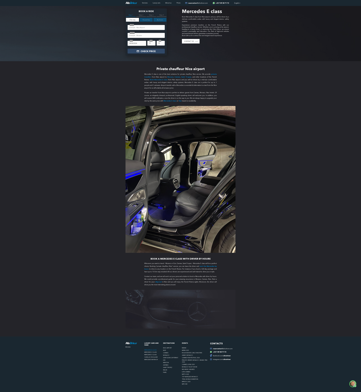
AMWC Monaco (187, 355)
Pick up (132, 25)
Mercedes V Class (150, 352)
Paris (164, 372)
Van (180, 101)
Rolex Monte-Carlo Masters (192, 353)
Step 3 (151, 15)
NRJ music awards (188, 369)
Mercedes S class (169, 101)
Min (160, 40)
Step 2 (141, 15)
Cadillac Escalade (151, 357)
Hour (151, 40)
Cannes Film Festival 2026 (191, 357)
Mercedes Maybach (151, 359)
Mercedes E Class (150, 350)
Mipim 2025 (185, 350)
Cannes (177, 77)
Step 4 (161, 15)
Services (145, 3)
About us (168, 3)
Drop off (132, 33)
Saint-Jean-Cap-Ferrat (170, 357)
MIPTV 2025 (185, 374)
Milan (165, 370)
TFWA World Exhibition (190, 379)
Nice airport (167, 348)
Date (131, 40)
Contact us (189, 41)
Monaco (170, 77)
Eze (164, 360)
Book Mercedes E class (159, 80)
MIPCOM (184, 384)
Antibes (165, 365)
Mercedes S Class (150, 354)
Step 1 (131, 15)
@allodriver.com (198, 3)
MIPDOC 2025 (186, 381)
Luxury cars (156, 3)
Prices (178, 3)
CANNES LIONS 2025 (188, 364)
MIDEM (184, 348)
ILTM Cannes (186, 372)
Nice (164, 350)
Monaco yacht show (189, 367)
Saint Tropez (186, 77)
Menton (166, 362)
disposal (158, 282)
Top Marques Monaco (190, 377)
